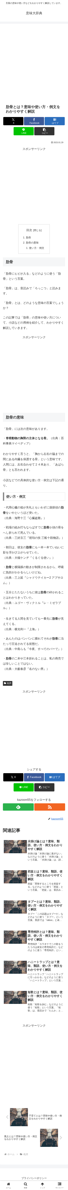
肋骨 (28, 237)
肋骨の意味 (32, 242)
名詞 (9, 683)
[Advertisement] (34, 64)
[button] (44, 131)
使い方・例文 (36, 247)
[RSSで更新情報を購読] (49, 807)
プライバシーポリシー (34, 1178)
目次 (29, 230)
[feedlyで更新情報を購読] (18, 807)
